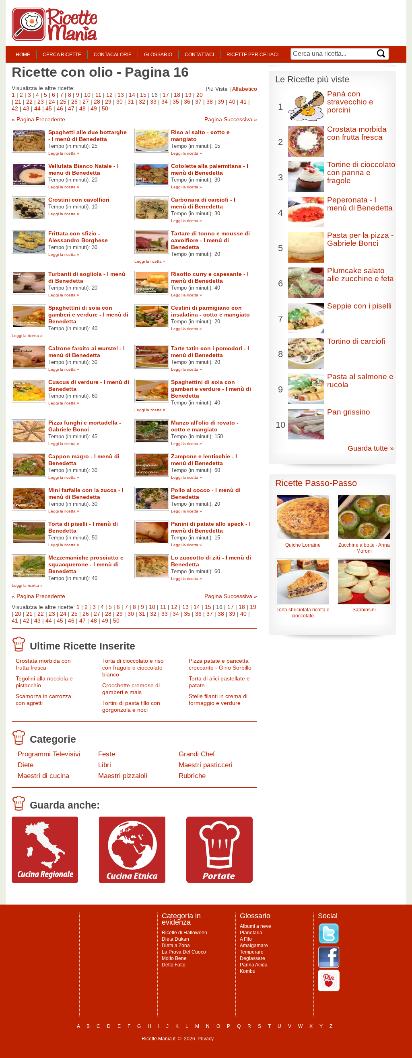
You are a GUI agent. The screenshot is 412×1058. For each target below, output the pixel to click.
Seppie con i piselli (359, 306)
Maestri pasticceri (206, 765)
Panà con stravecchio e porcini (350, 102)
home (23, 54)
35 (176, 101)
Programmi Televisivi (49, 754)
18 (177, 95)
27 (85, 101)
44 (37, 108)
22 (29, 101)
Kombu (247, 971)
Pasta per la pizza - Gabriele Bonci (360, 239)
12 (109, 95)
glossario (158, 54)
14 (132, 95)
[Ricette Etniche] (132, 881)
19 (188, 95)
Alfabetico (244, 89)
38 (209, 101)
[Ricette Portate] (219, 881)
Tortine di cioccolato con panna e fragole (361, 172)
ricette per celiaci (252, 54)
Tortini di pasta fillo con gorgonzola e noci (131, 706)
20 (199, 95)
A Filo (246, 939)
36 (187, 101)
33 (153, 101)
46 (60, 108)
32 (142, 101)
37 (198, 101)
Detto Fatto (173, 965)
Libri (104, 765)
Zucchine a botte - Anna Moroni (364, 548)
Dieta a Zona (176, 945)
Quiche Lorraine (303, 545)
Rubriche (192, 775)
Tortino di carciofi (356, 341)
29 (108, 101)
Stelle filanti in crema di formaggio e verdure (218, 699)
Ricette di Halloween (184, 932)
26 (74, 101)
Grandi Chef (197, 754)
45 (48, 108)
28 (97, 101)
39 (221, 101)
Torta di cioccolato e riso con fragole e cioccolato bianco (133, 668)
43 (26, 108)
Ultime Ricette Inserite (82, 646)
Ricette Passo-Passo (316, 483)
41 (243, 101)
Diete (25, 765)
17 (166, 95)
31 (131, 101)
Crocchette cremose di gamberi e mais (131, 688)
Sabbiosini (364, 610)
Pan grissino (348, 412)
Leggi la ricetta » (63, 153)
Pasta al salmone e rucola (360, 380)
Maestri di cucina (43, 775)
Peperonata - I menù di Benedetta (360, 204)
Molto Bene (174, 958)
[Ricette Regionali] (45, 881)
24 (52, 101)
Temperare (252, 952)
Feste (106, 754)
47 (71, 108)
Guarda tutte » (371, 448)
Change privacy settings (244, 1039)
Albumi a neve (255, 926)
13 (120, 95)
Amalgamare (254, 945)
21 (18, 101)
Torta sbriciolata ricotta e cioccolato (303, 613)
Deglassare (252, 958)
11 (98, 95)
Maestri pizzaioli (122, 775)
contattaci (199, 54)
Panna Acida (254, 965)
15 (143, 95)
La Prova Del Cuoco (184, 952)
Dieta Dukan (175, 939)
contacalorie (113, 54)
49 (94, 108)
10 (87, 95)
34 (164, 101)
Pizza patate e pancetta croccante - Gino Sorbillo (220, 664)
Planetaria (251, 932)
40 (232, 101)
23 (40, 101)
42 (15, 108)
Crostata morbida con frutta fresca (43, 664)
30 (119, 101)
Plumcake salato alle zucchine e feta (360, 274)
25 (63, 101)
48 (82, 108)
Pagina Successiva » (230, 119)
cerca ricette (62, 54)
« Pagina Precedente (38, 119)
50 (105, 108)
